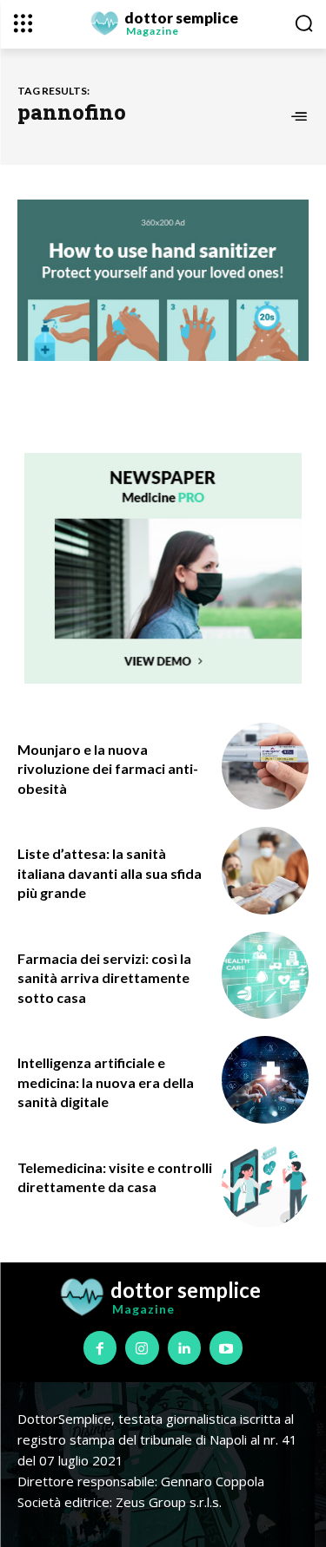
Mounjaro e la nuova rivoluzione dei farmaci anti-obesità (107, 768)
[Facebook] (99, 1347)
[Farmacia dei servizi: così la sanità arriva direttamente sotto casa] (265, 975)
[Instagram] (141, 1347)
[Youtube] (226, 1347)
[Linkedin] (184, 1347)
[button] (304, 23)
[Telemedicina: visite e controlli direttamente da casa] (265, 1185)
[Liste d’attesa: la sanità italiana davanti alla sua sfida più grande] (265, 870)
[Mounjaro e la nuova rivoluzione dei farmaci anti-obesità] (265, 766)
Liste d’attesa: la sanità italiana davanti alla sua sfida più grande (109, 873)
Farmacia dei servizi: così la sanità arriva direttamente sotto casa (104, 978)
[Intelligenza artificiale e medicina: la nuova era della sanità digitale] (265, 1080)
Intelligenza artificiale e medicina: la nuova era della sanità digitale (105, 1082)
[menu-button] (23, 23)
